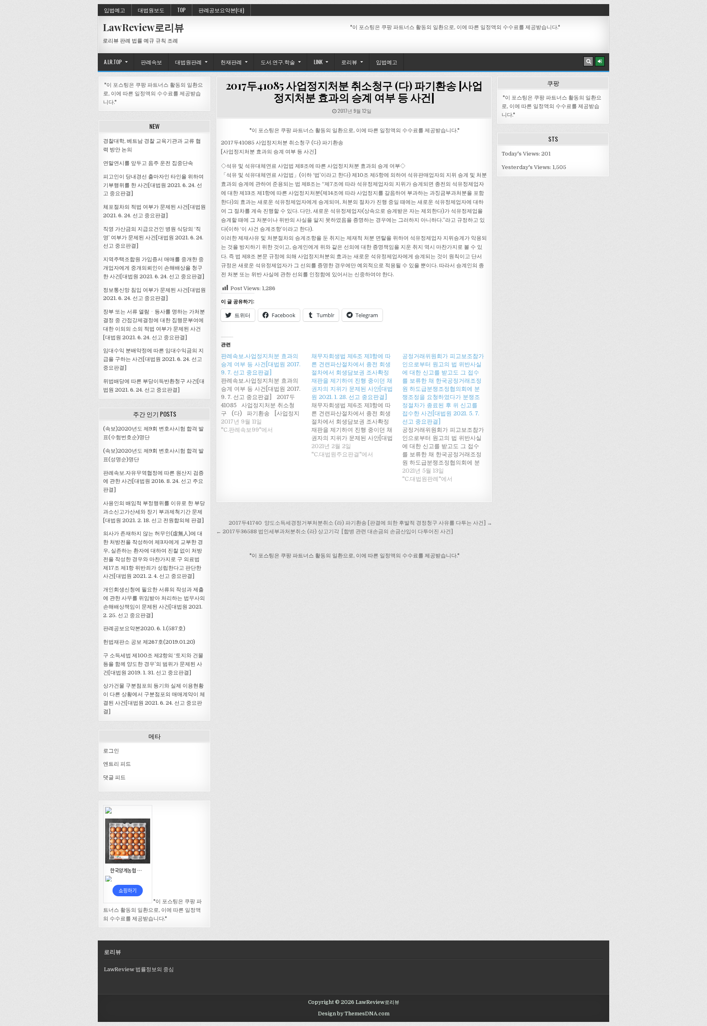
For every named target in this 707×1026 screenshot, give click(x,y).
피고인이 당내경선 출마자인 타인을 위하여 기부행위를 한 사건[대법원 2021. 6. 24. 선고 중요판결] (153, 185)
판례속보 (151, 62)
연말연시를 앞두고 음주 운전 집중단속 (148, 163)
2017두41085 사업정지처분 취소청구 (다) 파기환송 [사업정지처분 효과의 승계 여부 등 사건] (354, 91)
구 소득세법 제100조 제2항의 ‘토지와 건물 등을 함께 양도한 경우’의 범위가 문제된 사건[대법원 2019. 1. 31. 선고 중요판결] (153, 664)
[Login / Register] (600, 61)
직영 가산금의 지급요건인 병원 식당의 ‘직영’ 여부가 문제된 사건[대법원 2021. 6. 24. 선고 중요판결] (153, 237)
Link (318, 62)
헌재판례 (231, 62)
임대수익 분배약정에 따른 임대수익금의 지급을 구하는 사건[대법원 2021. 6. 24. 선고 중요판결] (153, 359)
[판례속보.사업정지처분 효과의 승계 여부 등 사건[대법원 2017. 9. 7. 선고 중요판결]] (266, 393)
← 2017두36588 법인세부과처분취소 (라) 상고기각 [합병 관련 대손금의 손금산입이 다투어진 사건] (334, 531)
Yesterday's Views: (527, 167)
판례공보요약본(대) (221, 10)
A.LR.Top (113, 62)
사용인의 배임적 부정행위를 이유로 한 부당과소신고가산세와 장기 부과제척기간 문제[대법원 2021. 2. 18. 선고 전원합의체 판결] (154, 511)
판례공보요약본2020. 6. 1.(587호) (144, 628)
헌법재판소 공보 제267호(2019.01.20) (149, 642)
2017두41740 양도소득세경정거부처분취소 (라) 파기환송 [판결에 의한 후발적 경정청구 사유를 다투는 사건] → (360, 523)
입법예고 (114, 10)
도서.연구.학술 (278, 62)
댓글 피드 (114, 777)
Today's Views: (521, 154)
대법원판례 (188, 62)
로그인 (111, 751)
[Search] (588, 61)
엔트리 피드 (117, 764)
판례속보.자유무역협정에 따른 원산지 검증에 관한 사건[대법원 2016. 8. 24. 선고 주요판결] (153, 481)
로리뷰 (349, 62)
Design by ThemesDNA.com (354, 1014)
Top (181, 10)
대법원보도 (151, 10)
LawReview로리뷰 (143, 27)
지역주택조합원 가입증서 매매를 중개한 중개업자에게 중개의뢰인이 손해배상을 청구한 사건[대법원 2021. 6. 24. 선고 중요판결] (153, 268)
